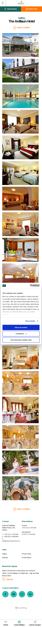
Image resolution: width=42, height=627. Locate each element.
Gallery (4, 554)
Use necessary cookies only (21, 340)
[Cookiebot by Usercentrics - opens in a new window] (30, 285)
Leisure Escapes (35, 625)
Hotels (5, 625)
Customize (20, 334)
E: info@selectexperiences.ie (11, 540)
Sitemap (5, 557)
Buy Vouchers (12, 9)
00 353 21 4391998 (28, 534)
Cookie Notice (26, 557)
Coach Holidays (19, 625)
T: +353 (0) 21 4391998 (10, 534)
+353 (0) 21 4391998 (29, 528)
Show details (30, 321)
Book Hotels (33, 9)
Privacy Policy (26, 554)
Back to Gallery (23, 28)
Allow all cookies (21, 327)
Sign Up (9, 579)
